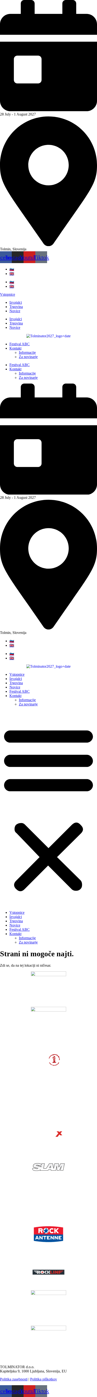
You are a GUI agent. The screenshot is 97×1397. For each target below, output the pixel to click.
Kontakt (15, 348)
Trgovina (16, 307)
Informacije (27, 352)
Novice (14, 311)
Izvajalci (15, 302)
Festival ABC (19, 344)
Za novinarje (28, 357)
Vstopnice (16, 674)
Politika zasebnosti (14, 1379)
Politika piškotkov (43, 1379)
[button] (48, 808)
